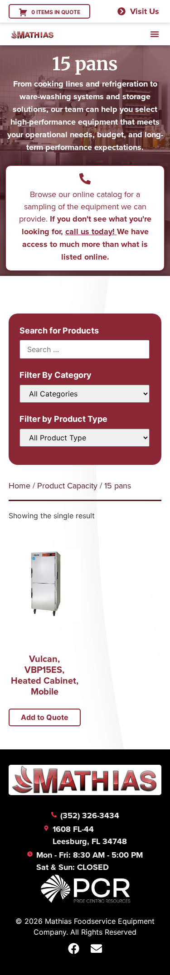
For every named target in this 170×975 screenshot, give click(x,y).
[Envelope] (96, 948)
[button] (154, 34)
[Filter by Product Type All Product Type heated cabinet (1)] (84, 438)
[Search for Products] (84, 349)
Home (19, 485)
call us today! (91, 231)
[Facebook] (74, 948)
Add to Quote (44, 717)
